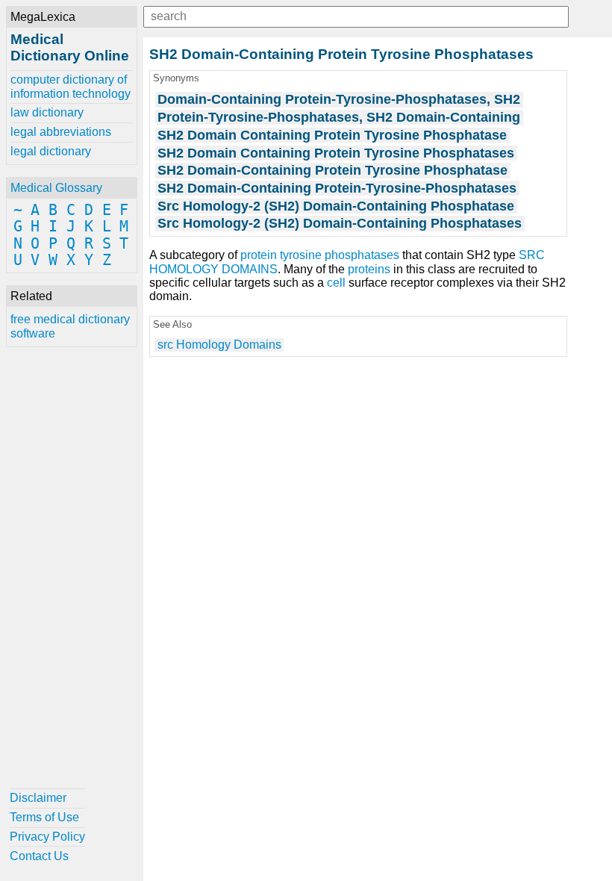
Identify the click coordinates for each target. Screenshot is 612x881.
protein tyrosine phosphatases (319, 255)
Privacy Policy (47, 836)
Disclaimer (38, 797)
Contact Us (39, 856)
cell (336, 282)
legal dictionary (50, 151)
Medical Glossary (56, 187)
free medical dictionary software (70, 326)
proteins (369, 269)
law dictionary (47, 112)
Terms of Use (44, 817)
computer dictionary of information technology (70, 86)
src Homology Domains (219, 344)
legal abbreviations (60, 131)
